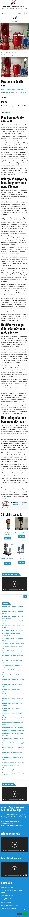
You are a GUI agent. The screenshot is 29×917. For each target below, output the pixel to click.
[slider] (13, 589)
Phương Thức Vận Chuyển (8, 908)
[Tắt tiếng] (23, 589)
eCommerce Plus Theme (14, 914)
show (8, 112)
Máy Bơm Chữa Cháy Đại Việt (14, 6)
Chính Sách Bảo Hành (7, 887)
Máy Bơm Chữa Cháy (12, 52)
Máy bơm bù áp (9, 92)
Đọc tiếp (7, 538)
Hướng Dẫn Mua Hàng (7, 899)
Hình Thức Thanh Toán (7, 895)
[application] (14, 584)
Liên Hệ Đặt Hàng (6, 902)
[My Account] (13, 18)
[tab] (4, 97)
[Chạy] (4, 589)
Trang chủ (3, 52)
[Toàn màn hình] (25, 589)
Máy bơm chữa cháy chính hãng (9, 905)
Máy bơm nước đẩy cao (21, 92)
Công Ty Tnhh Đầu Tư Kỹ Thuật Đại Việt (12, 89)
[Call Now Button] (25, 914)
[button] (14, 584)
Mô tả (4, 97)
